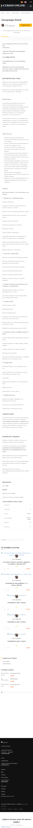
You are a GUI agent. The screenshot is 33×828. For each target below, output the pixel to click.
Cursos (8, 13)
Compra (3, 794)
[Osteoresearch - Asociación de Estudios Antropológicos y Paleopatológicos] (9, 6)
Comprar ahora (25, 25)
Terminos (3, 788)
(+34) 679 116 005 (5, 746)
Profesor (6, 24)
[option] (26, 2)
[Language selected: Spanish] (25, 2)
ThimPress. (19, 804)
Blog (2, 772)
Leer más (16, 554)
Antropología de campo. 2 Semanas (16, 641)
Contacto (3, 774)
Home (2, 13)
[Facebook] (8, 540)
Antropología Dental (15, 673)
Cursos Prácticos (7, 663)
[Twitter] (15, 540)
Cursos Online (15, 13)
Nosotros (3, 769)
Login (31, 1)
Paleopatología (13, 678)
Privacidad (3, 786)
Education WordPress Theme (8, 804)
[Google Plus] (12, 540)
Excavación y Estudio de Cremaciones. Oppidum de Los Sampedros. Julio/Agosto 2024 (16, 563)
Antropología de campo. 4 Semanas (16, 602)
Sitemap (3, 791)
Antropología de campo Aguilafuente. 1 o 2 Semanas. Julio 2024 (16, 584)
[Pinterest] (19, 540)
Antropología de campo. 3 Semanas (16, 622)
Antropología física (15, 684)
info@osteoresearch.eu (6, 750)
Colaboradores (4, 760)
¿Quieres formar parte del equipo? (9, 763)
